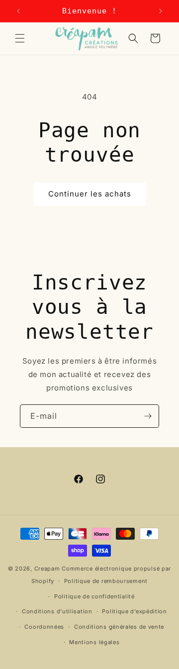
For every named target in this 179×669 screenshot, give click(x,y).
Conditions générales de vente (119, 626)
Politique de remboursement (106, 580)
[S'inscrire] (148, 416)
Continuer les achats (89, 193)
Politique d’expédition (134, 611)
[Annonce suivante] (161, 11)
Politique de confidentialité (94, 596)
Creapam (47, 568)
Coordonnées (44, 626)
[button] (20, 38)
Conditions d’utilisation (57, 611)
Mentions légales (94, 642)
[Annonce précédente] (18, 11)
